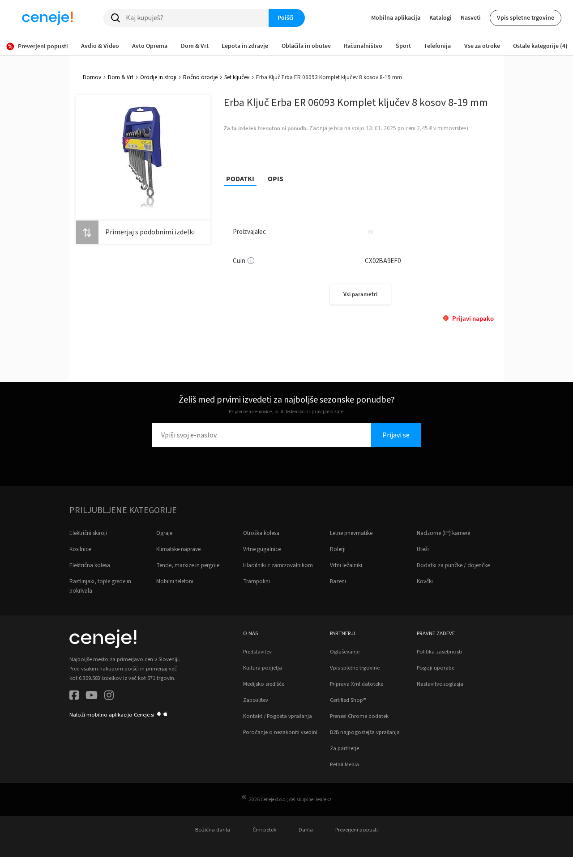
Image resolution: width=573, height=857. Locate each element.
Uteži (423, 549)
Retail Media (344, 764)
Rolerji (338, 549)
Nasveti (471, 17)
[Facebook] (74, 697)
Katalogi (440, 17)
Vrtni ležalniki (346, 565)
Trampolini (256, 581)
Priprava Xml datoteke (356, 684)
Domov (92, 77)
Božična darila (212, 830)
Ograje (164, 533)
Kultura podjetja (262, 668)
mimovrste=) (452, 128)
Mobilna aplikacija (395, 17)
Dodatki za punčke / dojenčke (453, 565)
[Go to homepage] (47, 18)
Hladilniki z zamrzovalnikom (278, 565)
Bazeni (338, 581)
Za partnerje (344, 748)
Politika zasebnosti (439, 652)
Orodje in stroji (158, 77)
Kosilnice (80, 549)
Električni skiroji (88, 533)
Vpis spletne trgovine (525, 17)
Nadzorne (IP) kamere (443, 533)
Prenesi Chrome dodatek (359, 716)
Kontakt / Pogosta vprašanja (277, 716)
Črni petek (264, 830)
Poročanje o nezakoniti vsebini (280, 732)
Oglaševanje (344, 652)
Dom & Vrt (120, 77)
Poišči (286, 17)
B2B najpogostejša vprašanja (365, 732)
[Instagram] (109, 697)
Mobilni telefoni (174, 581)
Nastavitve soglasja (440, 684)
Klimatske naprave (178, 549)
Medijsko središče (263, 684)
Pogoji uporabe (435, 668)
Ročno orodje (200, 77)
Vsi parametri (360, 294)
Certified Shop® (348, 700)
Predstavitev (257, 652)
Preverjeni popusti (356, 830)
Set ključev (236, 77)
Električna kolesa (89, 565)
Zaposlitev (255, 700)
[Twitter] (92, 697)
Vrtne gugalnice (262, 549)
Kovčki (425, 581)
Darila (306, 830)
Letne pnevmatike (351, 533)
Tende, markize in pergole (187, 565)
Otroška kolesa (261, 533)
